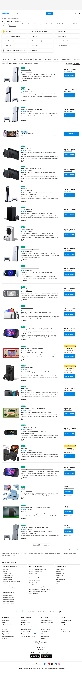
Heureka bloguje (6, 631)
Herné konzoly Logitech (8, 604)
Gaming (9, 18)
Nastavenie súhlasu (26, 629)
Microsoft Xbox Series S (27, 229)
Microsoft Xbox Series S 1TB (28, 367)
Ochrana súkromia (25, 631)
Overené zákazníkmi (66, 620)
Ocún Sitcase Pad (33, 583)
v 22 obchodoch (68, 310)
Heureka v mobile (25, 622)
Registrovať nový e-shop (47, 622)
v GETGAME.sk (68, 508)
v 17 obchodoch (68, 71)
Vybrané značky (7, 593)
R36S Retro (24, 448)
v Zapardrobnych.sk (69, 488)
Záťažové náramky (7, 577)
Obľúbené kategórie (8, 566)
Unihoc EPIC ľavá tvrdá (35, 581)
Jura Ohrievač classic (34, 585)
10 (77, 549)
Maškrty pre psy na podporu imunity (11, 582)
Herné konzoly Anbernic (8, 599)
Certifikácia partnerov (66, 627)
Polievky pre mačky (7, 580)
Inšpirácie (63, 629)
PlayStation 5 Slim (26, 70)
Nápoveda (43, 638)
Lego (57, 577)
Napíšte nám (41, 644)
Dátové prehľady (45, 631)
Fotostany (5, 569)
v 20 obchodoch (68, 270)
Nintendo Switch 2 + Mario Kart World (31, 168)
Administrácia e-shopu (46, 620)
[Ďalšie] (79, 549)
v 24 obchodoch (68, 151)
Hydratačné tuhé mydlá (8, 584)
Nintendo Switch (25, 388)
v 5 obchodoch (68, 410)
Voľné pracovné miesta (7, 627)
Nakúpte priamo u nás (26, 627)
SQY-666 (23, 489)
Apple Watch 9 (59, 571)
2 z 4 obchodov (68, 452)
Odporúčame (60, 566)
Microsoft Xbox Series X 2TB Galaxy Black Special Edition (35, 507)
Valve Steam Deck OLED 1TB (28, 427)
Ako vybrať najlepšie (35, 566)
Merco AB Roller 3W (34, 593)
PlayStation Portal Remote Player (30, 268)
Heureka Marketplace (46, 627)
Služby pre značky (45, 629)
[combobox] (30, 13)
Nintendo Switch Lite (26, 289)
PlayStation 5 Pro (25, 90)
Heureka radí (24, 625)
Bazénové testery (7, 586)
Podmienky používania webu (58, 668)
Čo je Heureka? (5, 620)
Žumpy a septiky (6, 573)
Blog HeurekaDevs (6, 634)
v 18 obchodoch (68, 330)
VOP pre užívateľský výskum (28, 636)
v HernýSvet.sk (68, 528)
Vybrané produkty (34, 578)
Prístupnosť (5, 638)
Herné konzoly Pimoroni (8, 601)
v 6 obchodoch (68, 251)
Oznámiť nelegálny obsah (8, 636)
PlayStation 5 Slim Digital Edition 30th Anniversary (34, 527)
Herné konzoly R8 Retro (8, 597)
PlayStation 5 (24, 188)
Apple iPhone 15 (60, 569)
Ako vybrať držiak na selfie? (36, 571)
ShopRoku (63, 622)
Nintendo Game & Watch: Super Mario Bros (32, 348)
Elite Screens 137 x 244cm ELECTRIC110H (39, 589)
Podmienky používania (7, 625)
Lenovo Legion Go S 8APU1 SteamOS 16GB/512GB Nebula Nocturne (38, 329)
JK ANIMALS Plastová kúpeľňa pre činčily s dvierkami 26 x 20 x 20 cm (41, 587)
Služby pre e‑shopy (46, 625)
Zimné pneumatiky (60, 580)
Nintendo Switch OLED (27, 308)
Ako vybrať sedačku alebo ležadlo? (37, 569)
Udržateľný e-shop (65, 631)
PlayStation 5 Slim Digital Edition (30, 249)
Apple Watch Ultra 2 (61, 573)
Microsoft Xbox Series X (27, 209)
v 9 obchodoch (68, 430)
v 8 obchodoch (68, 231)
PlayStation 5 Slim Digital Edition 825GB (31, 109)
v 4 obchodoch (68, 191)
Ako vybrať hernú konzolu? (28, 134)
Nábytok (58, 582)
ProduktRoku (64, 625)
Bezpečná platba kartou (27, 634)
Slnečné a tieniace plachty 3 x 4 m (10, 588)
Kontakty (4, 622)
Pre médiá (4, 629)
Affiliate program (45, 634)
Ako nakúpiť (24, 620)
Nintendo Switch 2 (26, 148)
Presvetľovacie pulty (7, 575)
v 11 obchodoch (68, 171)
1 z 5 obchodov (68, 352)
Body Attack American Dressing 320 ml (38, 591)
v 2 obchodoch (68, 91)
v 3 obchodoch (68, 211)
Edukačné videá (45, 636)
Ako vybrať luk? (33, 573)
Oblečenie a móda (60, 584)
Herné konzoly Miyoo (7, 595)
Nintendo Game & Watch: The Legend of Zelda (33, 408)
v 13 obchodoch (68, 111)
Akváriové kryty (6, 571)
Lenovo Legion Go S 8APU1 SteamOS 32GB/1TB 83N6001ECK (37, 469)
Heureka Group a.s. (33, 668)
